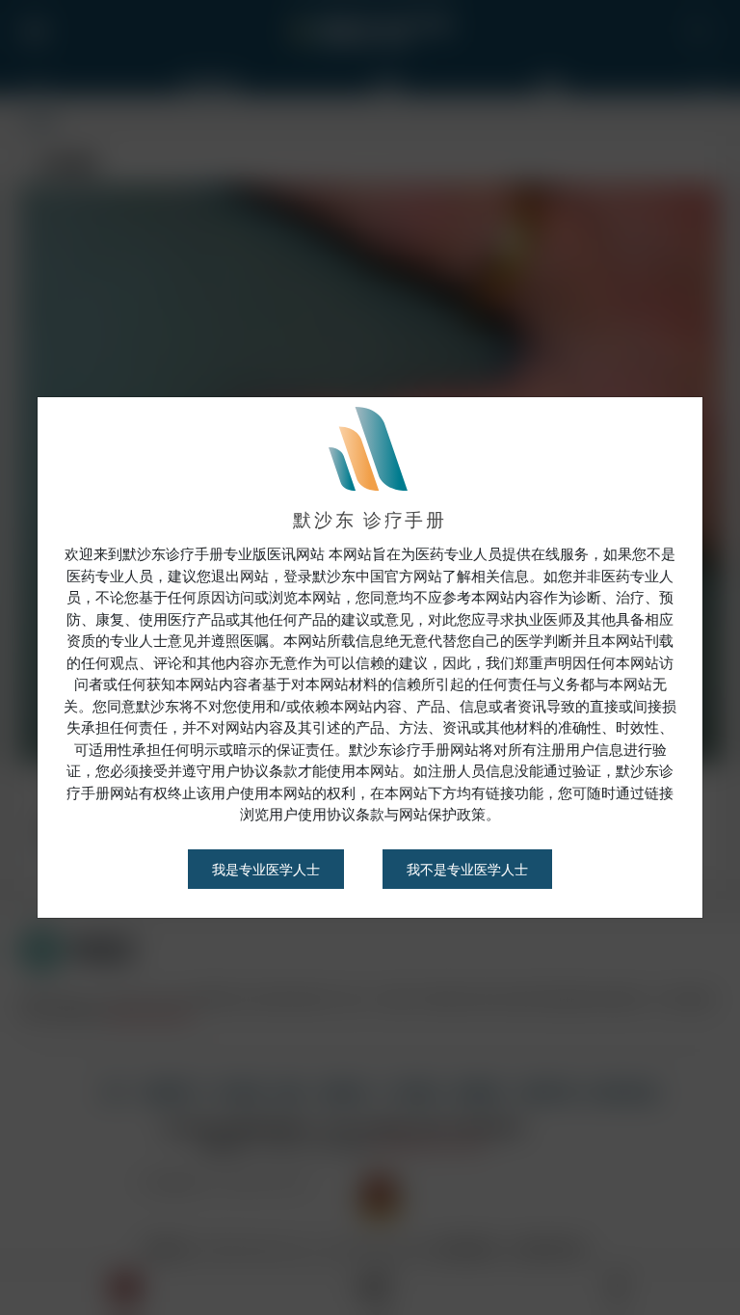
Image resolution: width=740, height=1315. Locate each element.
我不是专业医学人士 (467, 869)
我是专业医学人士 (266, 869)
